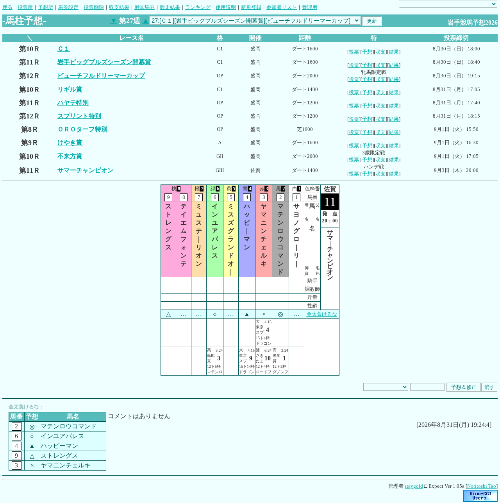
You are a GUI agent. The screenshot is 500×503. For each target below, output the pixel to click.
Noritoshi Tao (481, 486)
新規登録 (251, 7)
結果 (394, 52)
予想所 (45, 7)
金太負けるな (322, 314)
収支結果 (119, 7)
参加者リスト (281, 7)
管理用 (309, 7)
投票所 (25, 7)
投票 (354, 52)
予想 (367, 52)
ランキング (198, 7)
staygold (414, 486)
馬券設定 (68, 7)
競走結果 (170, 7)
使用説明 (226, 7)
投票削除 (94, 7)
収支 (380, 52)
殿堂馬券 (144, 7)
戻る (7, 7)
